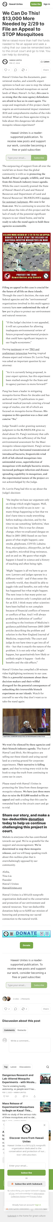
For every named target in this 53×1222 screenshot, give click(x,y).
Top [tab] (6, 1067)
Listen (46, 61)
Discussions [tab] (24, 1067)
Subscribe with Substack (28, 1183)
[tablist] (15, 1030)
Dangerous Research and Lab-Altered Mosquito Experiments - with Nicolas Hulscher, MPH (19, 1079)
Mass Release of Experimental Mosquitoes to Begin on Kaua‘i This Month (18, 1107)
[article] (26, 1085)
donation (36, 819)
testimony (16, 349)
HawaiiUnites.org (12, 888)
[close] (44, 1125)
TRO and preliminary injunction (20, 351)
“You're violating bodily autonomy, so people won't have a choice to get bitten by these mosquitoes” (18, 1087)
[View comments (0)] (16, 70)
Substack (12, 1215)
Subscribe (36, 4)
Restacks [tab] (22, 1030)
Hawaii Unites (15, 60)
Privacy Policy (36, 1196)
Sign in (47, 4)
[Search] (48, 1067)
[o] (45, 1078)
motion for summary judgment (26, 200)
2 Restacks (25, 998)
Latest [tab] (13, 1067)
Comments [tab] (9, 1030)
